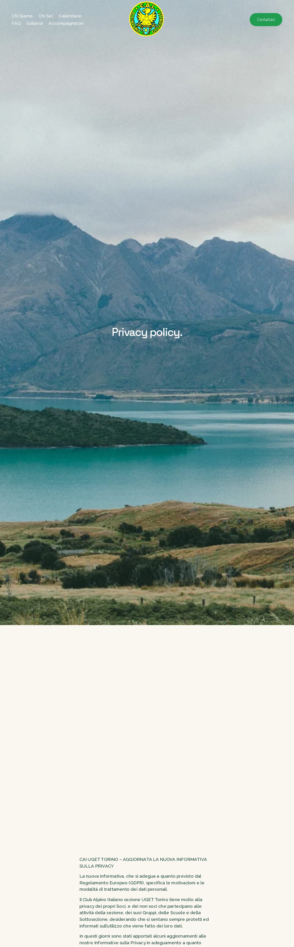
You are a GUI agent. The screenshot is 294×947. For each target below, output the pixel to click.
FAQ (16, 23)
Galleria (34, 23)
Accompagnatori (66, 23)
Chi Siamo (22, 15)
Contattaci (266, 19)
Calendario (70, 15)
